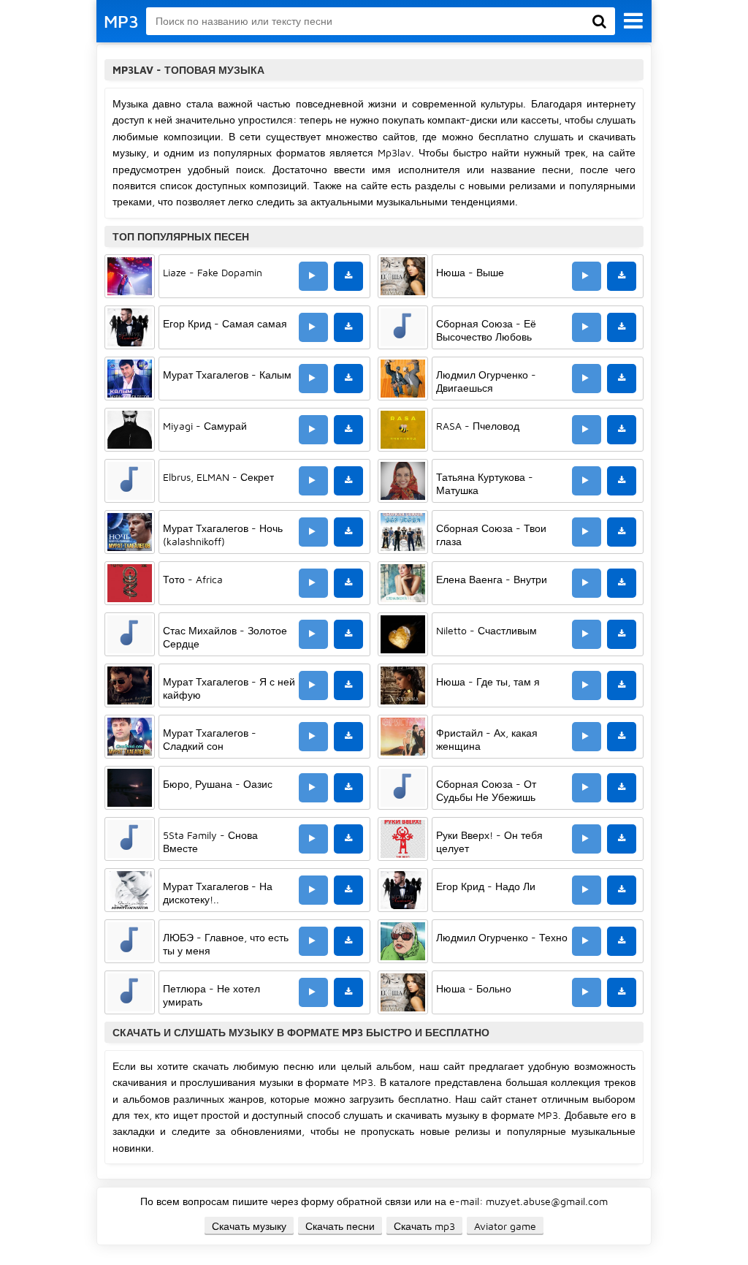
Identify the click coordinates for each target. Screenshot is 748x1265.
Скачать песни (340, 1226)
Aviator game (505, 1226)
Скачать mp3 (424, 1226)
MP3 (121, 21)
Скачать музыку (249, 1226)
